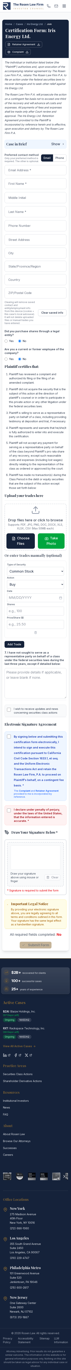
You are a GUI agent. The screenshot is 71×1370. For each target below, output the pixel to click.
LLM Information (61, 1340)
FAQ (5, 1114)
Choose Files (23, 541)
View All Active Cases (19, 1046)
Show (55, 144)
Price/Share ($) (15, 617)
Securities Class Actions (18, 1074)
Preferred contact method (22, 154)
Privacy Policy (7, 1340)
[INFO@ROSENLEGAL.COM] (56, 6)
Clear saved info (52, 312)
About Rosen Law (14, 1134)
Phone (59, 157)
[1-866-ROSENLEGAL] (48, 6)
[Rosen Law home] (23, 6)
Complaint (18, 51)
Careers (8, 1154)
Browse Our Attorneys (16, 1141)
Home (8, 24)
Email (47, 157)
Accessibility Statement (25, 1340)
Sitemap (45, 1338)
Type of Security (16, 564)
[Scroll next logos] (64, 1176)
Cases (19, 24)
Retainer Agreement (23, 44)
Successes (10, 1148)
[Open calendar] (60, 598)
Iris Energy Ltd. (35, 24)
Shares (11, 604)
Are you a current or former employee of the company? (34, 351)
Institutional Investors (16, 1100)
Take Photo (52, 541)
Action (10, 577)
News (6, 1107)
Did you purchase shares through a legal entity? (32, 333)
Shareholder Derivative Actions (22, 1081)
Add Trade (14, 644)
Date (9, 591)
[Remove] (35, 633)
